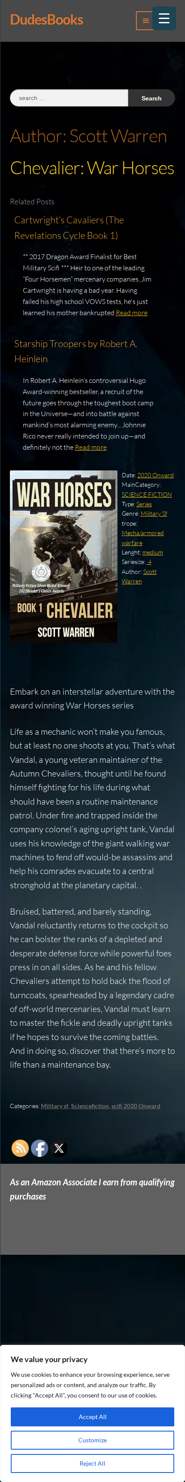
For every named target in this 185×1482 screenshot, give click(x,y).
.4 (149, 561)
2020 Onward (155, 475)
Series (144, 504)
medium (152, 552)
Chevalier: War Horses (92, 167)
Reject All (92, 1463)
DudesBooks (46, 19)
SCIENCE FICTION (147, 494)
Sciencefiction (90, 1105)
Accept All (93, 1416)
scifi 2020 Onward (135, 1105)
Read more (132, 312)
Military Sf (154, 513)
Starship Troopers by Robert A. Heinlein (75, 351)
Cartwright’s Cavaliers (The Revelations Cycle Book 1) (69, 227)
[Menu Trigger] (164, 18)
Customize (92, 1440)
